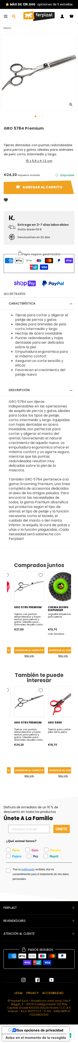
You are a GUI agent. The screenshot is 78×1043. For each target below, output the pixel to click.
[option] (39, 4)
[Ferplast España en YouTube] (48, 980)
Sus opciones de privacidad (40, 1030)
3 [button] (43, 117)
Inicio (7, 28)
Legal (19, 993)
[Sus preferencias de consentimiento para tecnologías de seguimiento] (70, 1035)
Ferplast (10, 908)
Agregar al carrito (29, 650)
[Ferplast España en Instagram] (23, 980)
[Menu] (6, 16)
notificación (28, 869)
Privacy (32, 993)
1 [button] (36, 117)
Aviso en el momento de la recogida (35, 1037)
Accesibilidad (52, 993)
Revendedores (14, 921)
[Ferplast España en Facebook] (34, 980)
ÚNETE (61, 828)
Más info (29, 656)
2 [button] (40, 117)
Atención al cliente (19, 933)
